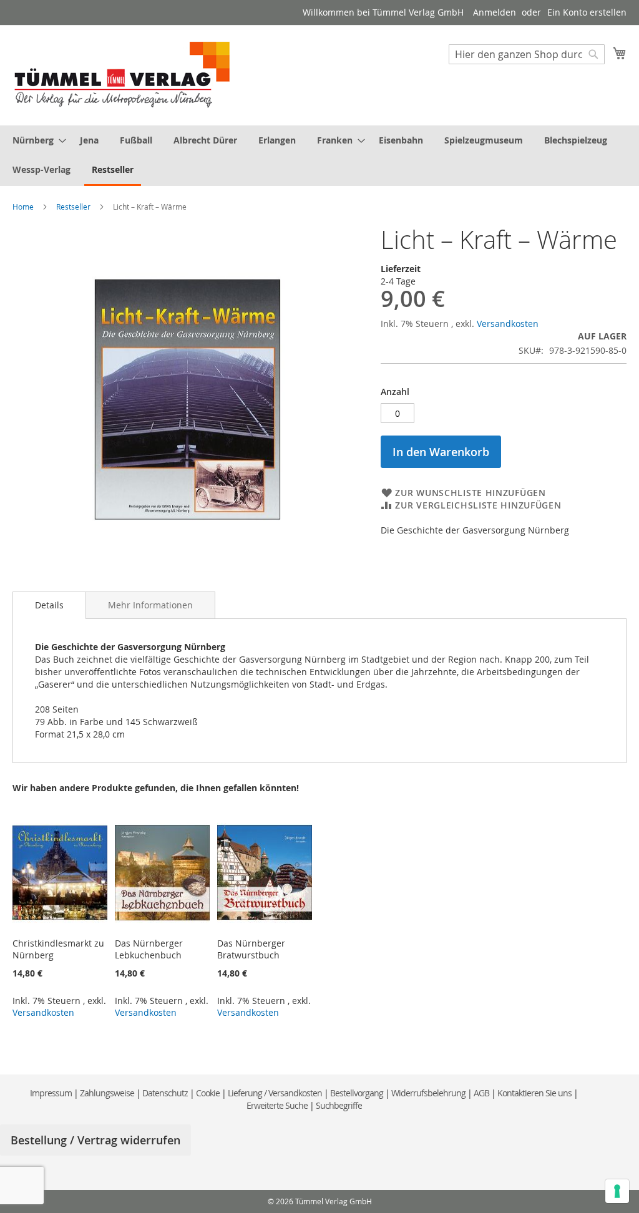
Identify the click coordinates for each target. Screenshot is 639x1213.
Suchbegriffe (339, 1105)
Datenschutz (165, 1093)
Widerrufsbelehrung (428, 1093)
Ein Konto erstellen (587, 12)
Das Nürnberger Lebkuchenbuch (149, 949)
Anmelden (494, 12)
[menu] (319, 155)
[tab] (49, 605)
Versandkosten (508, 323)
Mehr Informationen (150, 605)
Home (23, 207)
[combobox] (527, 54)
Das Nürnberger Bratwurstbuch (251, 949)
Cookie (208, 1093)
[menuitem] (35, 140)
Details (49, 605)
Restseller (73, 207)
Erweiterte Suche (277, 1105)
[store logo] (122, 74)
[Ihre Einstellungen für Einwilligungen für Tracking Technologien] (617, 1191)
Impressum (51, 1093)
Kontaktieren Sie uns (534, 1093)
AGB (481, 1093)
